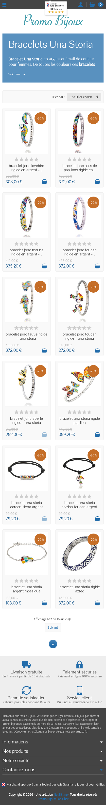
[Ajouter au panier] (44, 181)
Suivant (53, 627)
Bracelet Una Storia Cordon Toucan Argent (79, 505)
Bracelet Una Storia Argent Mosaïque (26, 589)
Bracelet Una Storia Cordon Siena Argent (26, 505)
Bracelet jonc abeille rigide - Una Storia (26, 420)
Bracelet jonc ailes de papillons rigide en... (79, 168)
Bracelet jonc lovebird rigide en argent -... (26, 168)
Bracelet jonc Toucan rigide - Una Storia (80, 336)
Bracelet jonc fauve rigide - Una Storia (26, 336)
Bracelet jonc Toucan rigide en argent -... (80, 252)
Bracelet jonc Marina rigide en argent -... (26, 252)
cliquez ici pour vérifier (89, 784)
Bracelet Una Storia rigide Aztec (79, 589)
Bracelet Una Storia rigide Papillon (79, 420)
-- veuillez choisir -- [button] (82, 97)
